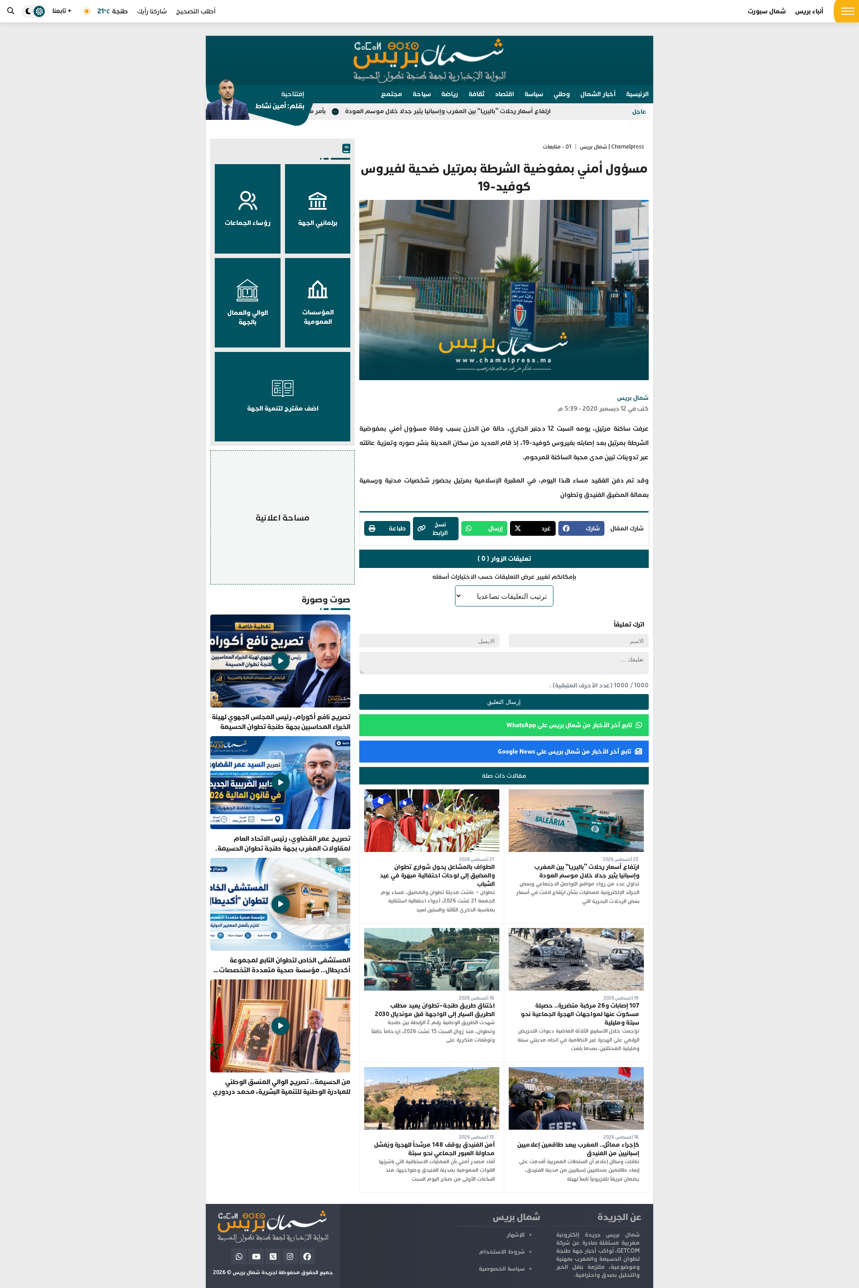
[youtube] (256, 1256)
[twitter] (273, 1256)
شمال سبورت (767, 11)
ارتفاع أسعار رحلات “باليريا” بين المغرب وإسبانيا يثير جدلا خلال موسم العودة (525, 111)
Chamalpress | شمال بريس (612, 147)
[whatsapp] (239, 1256)
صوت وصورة (326, 599)
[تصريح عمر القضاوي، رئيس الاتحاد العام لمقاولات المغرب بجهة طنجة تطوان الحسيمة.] (280, 794)
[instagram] (290, 1256)
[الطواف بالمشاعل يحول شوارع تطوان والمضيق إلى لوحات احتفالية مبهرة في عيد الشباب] (431, 793)
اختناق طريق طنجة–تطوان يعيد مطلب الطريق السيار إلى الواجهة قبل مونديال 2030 (435, 1009)
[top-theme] (33, 11)
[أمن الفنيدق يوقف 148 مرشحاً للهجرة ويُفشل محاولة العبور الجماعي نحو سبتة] (431, 1071)
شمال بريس (633, 398)
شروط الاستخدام (502, 1252)
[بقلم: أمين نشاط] (255, 102)
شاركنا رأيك (152, 11)
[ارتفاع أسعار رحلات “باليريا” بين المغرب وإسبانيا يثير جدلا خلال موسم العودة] (576, 793)
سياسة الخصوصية (502, 1269)
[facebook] (307, 1256)
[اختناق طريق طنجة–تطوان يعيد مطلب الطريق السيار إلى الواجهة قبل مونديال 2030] (431, 932)
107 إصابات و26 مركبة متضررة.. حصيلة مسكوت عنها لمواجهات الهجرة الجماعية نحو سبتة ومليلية (580, 1014)
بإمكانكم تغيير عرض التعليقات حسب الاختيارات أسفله (504, 576)
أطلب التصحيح (196, 11)
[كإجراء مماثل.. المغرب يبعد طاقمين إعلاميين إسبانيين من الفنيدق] (576, 1071)
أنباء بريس (809, 11)
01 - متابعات (557, 147)
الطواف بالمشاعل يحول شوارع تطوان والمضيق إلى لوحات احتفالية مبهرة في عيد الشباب (437, 875)
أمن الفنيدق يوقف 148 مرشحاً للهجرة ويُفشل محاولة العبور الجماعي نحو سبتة (434, 1148)
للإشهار (515, 1235)
